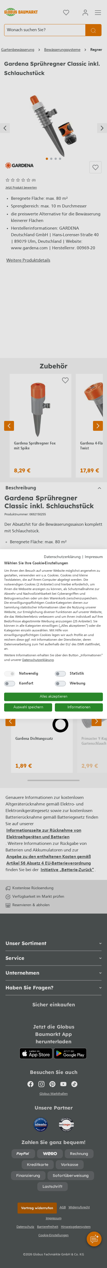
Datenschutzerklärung (62, 557)
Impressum (94, 557)
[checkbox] (9, 673)
